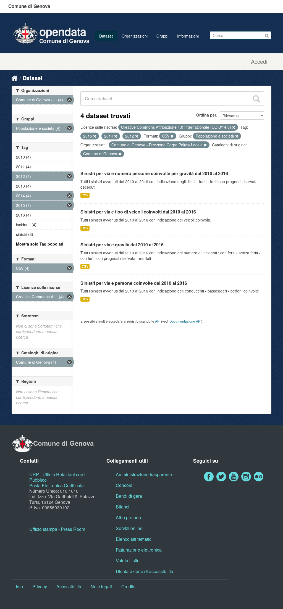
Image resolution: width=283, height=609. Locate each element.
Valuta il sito (128, 560)
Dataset (106, 36)
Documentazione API (185, 321)
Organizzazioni (135, 36)
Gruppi (162, 36)
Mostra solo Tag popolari (39, 244)
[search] (256, 98)
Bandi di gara (129, 496)
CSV (85, 195)
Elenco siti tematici (134, 539)
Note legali (101, 586)
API (157, 321)
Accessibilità (68, 586)
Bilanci (122, 506)
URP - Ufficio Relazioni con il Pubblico (58, 477)
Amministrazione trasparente (144, 474)
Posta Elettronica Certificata (56, 485)
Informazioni (188, 36)
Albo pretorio (128, 517)
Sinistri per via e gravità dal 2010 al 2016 (122, 244)
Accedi (259, 61)
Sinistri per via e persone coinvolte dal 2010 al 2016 (133, 283)
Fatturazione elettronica (139, 550)
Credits (128, 586)
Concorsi (124, 485)
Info (19, 586)
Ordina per (206, 115)
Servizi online (129, 528)
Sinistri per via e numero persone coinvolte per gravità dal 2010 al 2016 (154, 173)
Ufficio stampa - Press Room (57, 529)
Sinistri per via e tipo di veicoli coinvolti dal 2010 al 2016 (138, 212)
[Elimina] (233, 127)
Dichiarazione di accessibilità (144, 571)
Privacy (39, 586)
